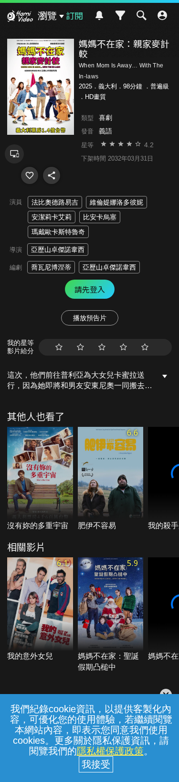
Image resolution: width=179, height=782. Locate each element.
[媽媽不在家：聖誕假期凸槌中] (111, 615)
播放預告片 (89, 318)
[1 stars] (59, 347)
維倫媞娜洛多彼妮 (116, 202)
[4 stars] (123, 347)
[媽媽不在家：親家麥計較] (29, 175)
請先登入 (89, 289)
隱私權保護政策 (110, 751)
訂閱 (74, 15)
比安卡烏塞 (99, 217)
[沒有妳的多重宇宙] (40, 479)
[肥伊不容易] (111, 479)
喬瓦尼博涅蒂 (51, 267)
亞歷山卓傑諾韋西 (57, 249)
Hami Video (20, 17)
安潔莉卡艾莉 (52, 217)
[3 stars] (102, 347)
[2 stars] (80, 347)
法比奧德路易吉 (55, 202)
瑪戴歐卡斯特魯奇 (58, 232)
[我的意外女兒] (40, 609)
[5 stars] (145, 347)
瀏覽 (47, 16)
